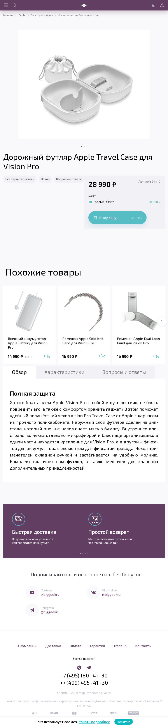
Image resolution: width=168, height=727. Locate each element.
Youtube (46, 590)
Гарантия (97, 646)
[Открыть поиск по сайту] (14, 5)
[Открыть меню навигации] (6, 5)
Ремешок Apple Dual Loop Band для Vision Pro (138, 340)
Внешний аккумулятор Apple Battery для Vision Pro (27, 342)
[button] (162, 321)
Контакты (143, 646)
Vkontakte (109, 590)
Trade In (120, 646)
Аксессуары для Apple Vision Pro (78, 14)
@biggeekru (50, 594)
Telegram (47, 608)
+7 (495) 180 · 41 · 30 (84, 675)
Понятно (124, 722)
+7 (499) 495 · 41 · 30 (84, 683)
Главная (8, 14)
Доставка (53, 646)
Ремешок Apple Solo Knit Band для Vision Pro (82, 340)
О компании (27, 646)
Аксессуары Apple (42, 14)
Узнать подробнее (94, 722)
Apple (22, 14)
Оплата (75, 646)
